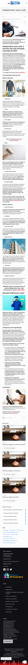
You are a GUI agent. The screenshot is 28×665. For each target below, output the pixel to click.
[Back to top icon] (25, 662)
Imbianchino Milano (7, 637)
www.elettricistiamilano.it (8, 622)
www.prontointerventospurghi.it (10, 639)
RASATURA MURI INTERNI (11, 599)
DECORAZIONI (9, 587)
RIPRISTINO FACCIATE (10, 604)
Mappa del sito (20, 654)
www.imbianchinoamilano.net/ (9, 629)
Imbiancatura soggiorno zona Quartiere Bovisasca (13, 444)
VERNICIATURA (9, 612)
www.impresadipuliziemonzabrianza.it (11, 632)
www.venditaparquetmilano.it (9, 621)
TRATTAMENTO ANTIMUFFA (11, 609)
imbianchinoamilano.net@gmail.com (11, 561)
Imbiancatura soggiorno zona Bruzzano (11, 470)
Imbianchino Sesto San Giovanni (10, 636)
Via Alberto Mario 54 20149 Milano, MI (7, 555)
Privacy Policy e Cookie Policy (10, 654)
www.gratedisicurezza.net (8, 623)
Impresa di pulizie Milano (8, 633)
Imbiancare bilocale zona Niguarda (10, 523)
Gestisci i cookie (6, 658)
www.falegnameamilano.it (8, 625)
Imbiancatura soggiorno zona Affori (10, 497)
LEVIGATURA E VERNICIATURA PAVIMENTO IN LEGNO (15, 593)
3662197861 (22, 72)
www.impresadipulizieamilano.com (10, 630)
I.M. (10, 19)
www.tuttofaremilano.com (8, 628)
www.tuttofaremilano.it (8, 626)
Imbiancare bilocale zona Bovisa (10, 519)
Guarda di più (8, 641)
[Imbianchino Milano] (14, 3)
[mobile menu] (26, 3)
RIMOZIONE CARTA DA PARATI (12, 601)
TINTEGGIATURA (9, 606)
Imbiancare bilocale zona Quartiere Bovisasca (13, 509)
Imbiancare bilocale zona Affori (10, 516)
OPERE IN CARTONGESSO (11, 596)
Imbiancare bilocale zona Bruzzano (10, 513)
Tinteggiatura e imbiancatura (9, 634)
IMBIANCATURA (9, 589)
